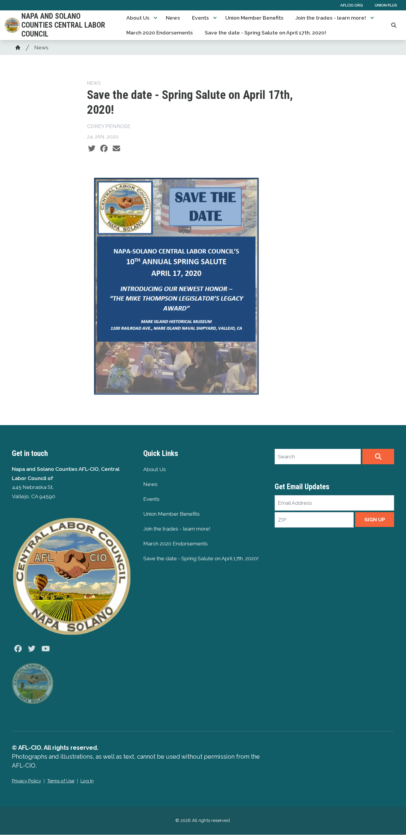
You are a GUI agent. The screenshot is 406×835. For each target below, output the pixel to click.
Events (200, 18)
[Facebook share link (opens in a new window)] (103, 148)
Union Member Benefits (254, 18)
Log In (87, 781)
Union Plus (386, 5)
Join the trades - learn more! (330, 18)
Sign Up (374, 520)
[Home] (18, 47)
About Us (138, 18)
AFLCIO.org (351, 5)
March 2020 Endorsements (159, 33)
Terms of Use (60, 781)
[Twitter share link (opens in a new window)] (91, 148)
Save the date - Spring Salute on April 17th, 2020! (265, 33)
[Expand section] (155, 18)
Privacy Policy (26, 781)
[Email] (116, 148)
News (173, 18)
